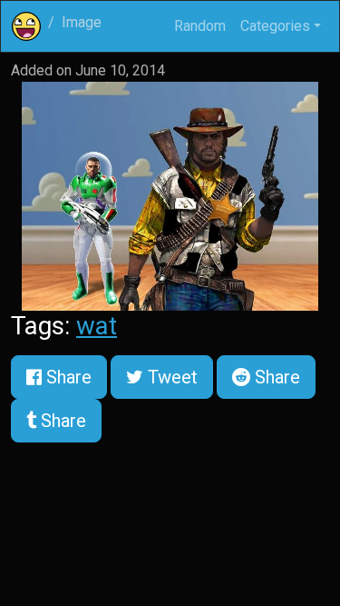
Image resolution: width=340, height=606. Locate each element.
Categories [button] (275, 26)
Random (200, 26)
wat (96, 326)
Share (67, 377)
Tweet (170, 377)
